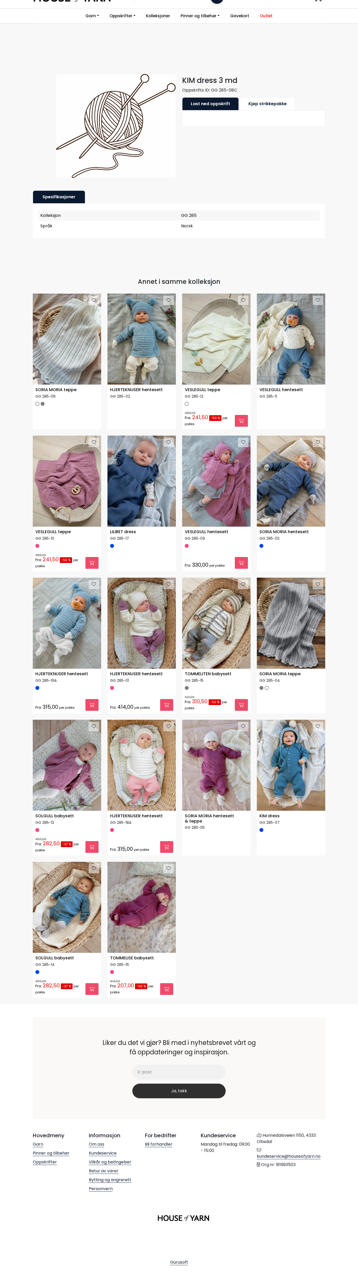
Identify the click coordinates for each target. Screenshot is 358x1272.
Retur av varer (103, 1171)
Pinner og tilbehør (198, 16)
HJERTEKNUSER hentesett (136, 390)
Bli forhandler (158, 1144)
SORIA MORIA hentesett (284, 532)
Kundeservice (103, 1153)
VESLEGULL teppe (202, 390)
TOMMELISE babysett (132, 958)
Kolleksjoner (158, 16)
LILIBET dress (123, 532)
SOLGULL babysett (54, 816)
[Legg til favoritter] (94, 300)
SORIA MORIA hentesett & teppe (209, 818)
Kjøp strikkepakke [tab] (267, 104)
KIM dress (269, 816)
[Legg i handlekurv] (241, 421)
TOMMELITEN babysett (208, 674)
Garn (90, 16)
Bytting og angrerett (110, 1180)
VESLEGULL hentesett (281, 390)
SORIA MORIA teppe (56, 390)
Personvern (101, 1189)
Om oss (96, 1144)
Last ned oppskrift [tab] (210, 104)
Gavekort (239, 16)
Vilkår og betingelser (110, 1162)
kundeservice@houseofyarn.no (289, 1156)
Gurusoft (179, 1262)
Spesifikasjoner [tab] (58, 197)
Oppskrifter (121, 16)
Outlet (266, 16)
